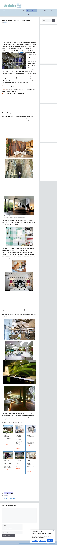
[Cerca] (53, 530)
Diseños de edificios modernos (10, 497)
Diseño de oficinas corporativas (7, 462)
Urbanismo (46, 10)
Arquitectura (10, 10)
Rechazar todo (42, 540)
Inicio (5, 10)
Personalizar (35, 540)
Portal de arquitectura (36, 543)
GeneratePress (16, 542)
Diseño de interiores (31, 10)
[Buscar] (53, 20)
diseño (28, 79)
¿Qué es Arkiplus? (51, 543)
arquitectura (20, 52)
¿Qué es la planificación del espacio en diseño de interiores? (19, 436)
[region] (42, 536)
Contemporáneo (28, 14)
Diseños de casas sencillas (6, 435)
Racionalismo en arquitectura (10, 498)
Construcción (18, 10)
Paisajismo (40, 10)
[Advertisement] (19, 33)
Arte (24, 10)
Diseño (5, 495)
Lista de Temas (44, 543)
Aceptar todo (50, 540)
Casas (52, 10)
